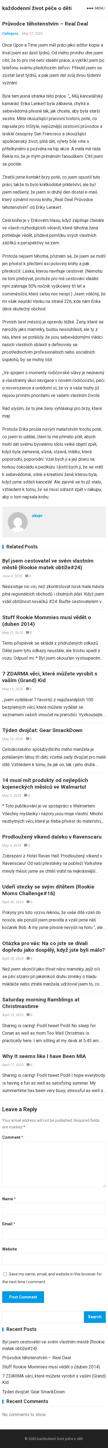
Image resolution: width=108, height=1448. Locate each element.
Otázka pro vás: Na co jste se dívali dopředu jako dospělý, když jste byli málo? (53, 946)
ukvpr (37, 515)
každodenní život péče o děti (37, 8)
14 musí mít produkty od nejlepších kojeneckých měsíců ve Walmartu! (45, 783)
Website (9, 1249)
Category (10, 33)
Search (95, 1317)
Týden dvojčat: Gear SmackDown (42, 730)
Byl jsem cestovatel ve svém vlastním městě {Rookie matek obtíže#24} (48, 564)
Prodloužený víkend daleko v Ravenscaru (52, 837)
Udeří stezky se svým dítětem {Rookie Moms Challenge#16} (48, 890)
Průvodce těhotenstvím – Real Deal (36, 1357)
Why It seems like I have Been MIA (44, 1056)
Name (9, 1199)
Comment (12, 1137)
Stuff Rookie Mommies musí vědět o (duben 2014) (51, 1366)
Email (8, 1224)
